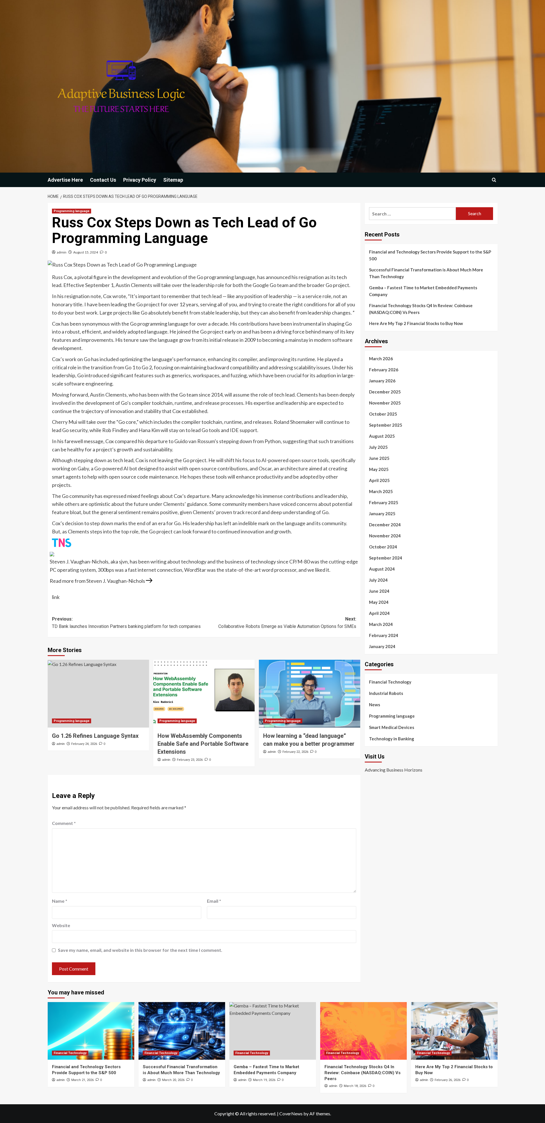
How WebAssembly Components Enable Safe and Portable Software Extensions (203, 743)
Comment (64, 823)
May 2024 (379, 602)
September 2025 (385, 425)
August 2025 (382, 436)
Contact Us (103, 180)
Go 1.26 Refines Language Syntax (95, 735)
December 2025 (385, 391)
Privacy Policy (139, 180)
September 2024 (385, 557)
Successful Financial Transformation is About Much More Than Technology (426, 273)
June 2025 (379, 458)
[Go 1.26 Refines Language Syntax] (98, 693)
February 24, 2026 (84, 744)
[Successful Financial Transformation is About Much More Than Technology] (182, 1031)
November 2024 (385, 535)
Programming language (71, 211)
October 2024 (383, 546)
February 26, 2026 (447, 1080)
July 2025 (378, 447)
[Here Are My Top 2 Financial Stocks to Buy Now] (454, 1031)
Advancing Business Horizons (393, 770)
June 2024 (379, 591)
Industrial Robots (386, 693)
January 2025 (382, 513)
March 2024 (381, 624)
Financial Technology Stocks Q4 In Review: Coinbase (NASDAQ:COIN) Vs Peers (421, 309)
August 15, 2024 (85, 252)
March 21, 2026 (82, 1080)
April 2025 (379, 480)
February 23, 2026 (190, 760)
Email (214, 901)
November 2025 (385, 402)
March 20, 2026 (173, 1080)
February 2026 (383, 369)
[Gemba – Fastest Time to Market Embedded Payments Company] (272, 1031)
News (374, 704)
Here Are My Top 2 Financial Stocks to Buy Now (416, 323)
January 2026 (382, 380)
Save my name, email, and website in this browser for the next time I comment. (140, 950)
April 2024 (379, 613)
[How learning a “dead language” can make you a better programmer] (309, 693)
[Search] (494, 180)
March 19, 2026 (264, 1080)
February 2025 (383, 502)
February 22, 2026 (295, 752)
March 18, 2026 (355, 1086)
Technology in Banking (391, 738)
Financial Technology (390, 681)
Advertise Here (65, 180)
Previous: (126, 622)
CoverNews (291, 1113)
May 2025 (379, 469)
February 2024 (383, 635)
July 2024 (378, 580)
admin (61, 252)
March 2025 (381, 491)
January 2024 (382, 646)
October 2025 (383, 413)
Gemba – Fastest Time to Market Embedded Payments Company (423, 291)
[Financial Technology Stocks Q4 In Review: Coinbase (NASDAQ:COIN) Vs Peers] (363, 1031)
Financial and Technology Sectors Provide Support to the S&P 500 (430, 255)
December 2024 (385, 524)
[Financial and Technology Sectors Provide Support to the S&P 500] (91, 1031)
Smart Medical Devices (391, 727)
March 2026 (381, 358)
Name (59, 901)
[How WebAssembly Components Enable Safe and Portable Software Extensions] (204, 693)
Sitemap (173, 180)
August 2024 (382, 568)
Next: (287, 622)
